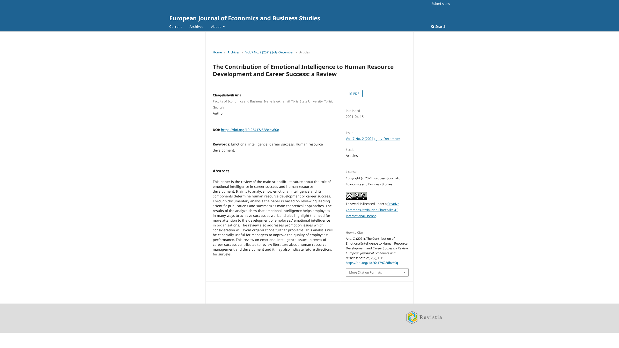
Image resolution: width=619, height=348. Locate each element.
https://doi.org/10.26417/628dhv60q (250, 129)
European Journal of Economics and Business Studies (244, 18)
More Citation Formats (365, 272)
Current (175, 26)
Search (440, 26)
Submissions (441, 3)
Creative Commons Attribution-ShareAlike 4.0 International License (372, 210)
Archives (196, 26)
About (216, 26)
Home (217, 52)
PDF (356, 93)
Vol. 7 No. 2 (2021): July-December (269, 52)
